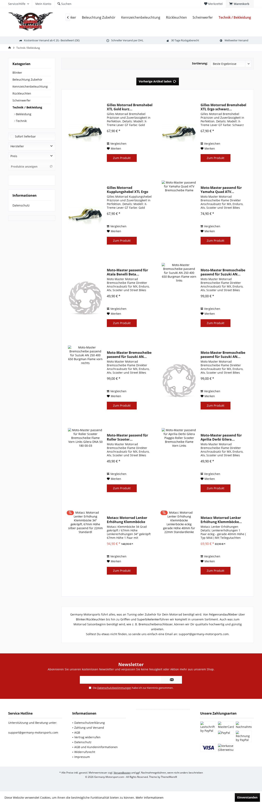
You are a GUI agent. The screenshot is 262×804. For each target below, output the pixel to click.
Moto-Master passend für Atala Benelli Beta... (127, 272)
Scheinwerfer (21, 100)
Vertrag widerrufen (87, 737)
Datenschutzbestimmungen (114, 688)
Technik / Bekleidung (27, 107)
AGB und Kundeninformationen (96, 747)
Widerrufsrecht (84, 752)
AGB (77, 732)
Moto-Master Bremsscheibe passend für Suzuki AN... (223, 272)
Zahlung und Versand (89, 728)
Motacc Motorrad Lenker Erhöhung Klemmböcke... (221, 520)
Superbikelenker (148, 619)
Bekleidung (23, 114)
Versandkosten (122, 772)
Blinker (17, 72)
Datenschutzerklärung (89, 723)
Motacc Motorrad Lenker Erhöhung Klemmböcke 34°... (127, 520)
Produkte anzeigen (24, 166)
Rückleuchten (21, 93)
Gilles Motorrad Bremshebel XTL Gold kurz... (129, 107)
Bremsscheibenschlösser (156, 624)
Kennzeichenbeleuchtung (30, 86)
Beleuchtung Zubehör (27, 79)
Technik (21, 121)
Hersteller (17, 146)
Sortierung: (200, 63)
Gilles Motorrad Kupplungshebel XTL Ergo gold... (127, 190)
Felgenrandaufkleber (223, 614)
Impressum (82, 757)
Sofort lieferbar (25, 136)
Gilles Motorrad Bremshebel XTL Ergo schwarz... (223, 107)
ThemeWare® (169, 777)
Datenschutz (21, 205)
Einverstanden (247, 797)
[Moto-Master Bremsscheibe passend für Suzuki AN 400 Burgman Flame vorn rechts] (179, 380)
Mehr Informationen (150, 797)
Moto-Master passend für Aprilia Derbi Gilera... (221, 437)
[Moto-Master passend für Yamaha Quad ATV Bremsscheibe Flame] (179, 215)
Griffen (125, 619)
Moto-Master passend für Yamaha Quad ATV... (221, 190)
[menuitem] (240, 4)
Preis (13, 156)
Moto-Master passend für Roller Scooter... (127, 437)
